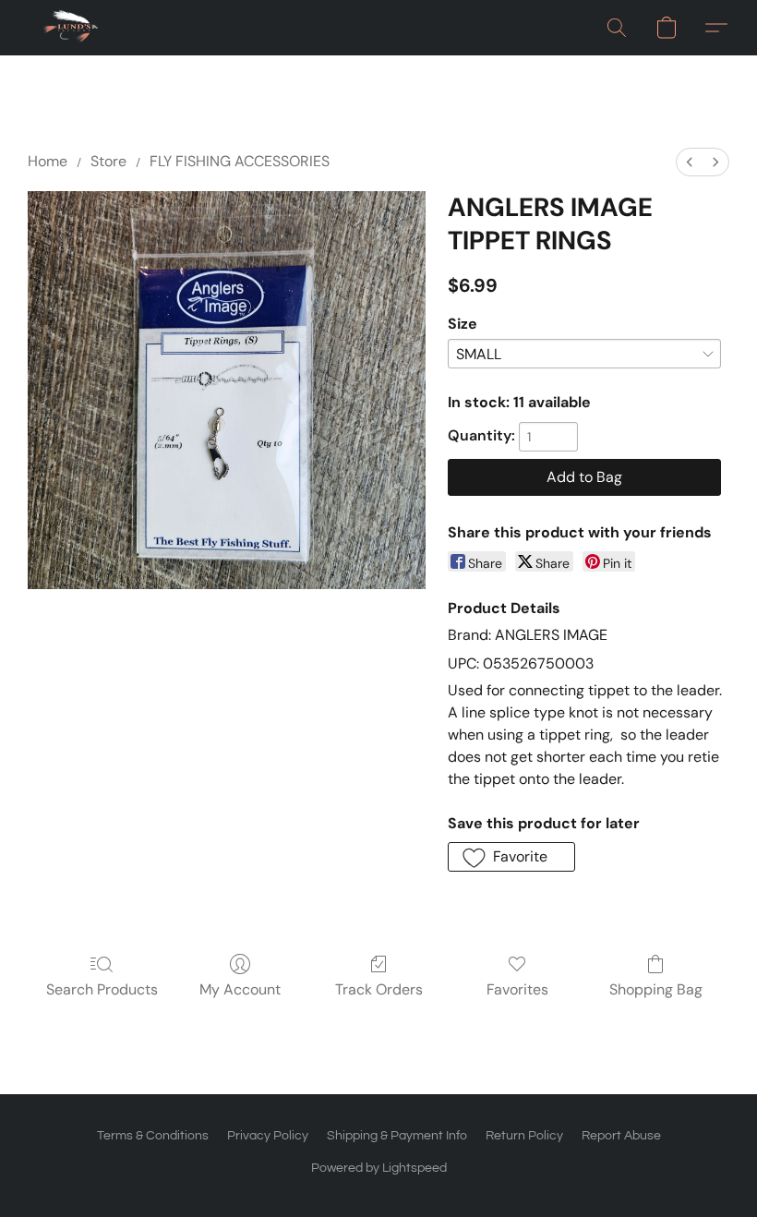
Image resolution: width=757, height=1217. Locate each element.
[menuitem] (690, 162)
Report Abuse (621, 1135)
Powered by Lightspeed (379, 1168)
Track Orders (379, 989)
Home (47, 161)
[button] (71, 27)
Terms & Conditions (153, 1135)
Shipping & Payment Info (397, 1135)
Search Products (102, 989)
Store (108, 161)
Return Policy (524, 1135)
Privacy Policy (267, 1135)
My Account (240, 989)
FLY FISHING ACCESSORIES (240, 161)
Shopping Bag (656, 989)
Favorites (517, 989)
